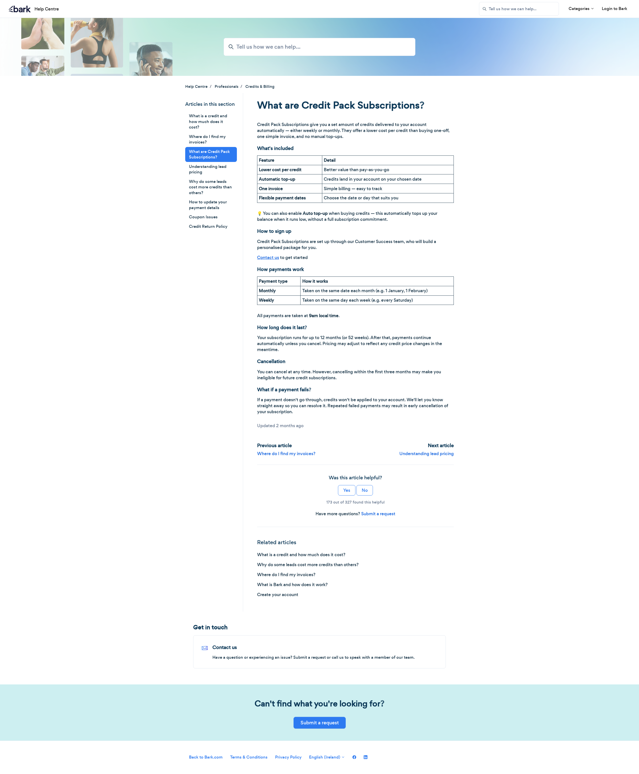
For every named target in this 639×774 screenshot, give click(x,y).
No (365, 490)
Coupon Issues (203, 217)
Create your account (277, 595)
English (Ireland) (325, 757)
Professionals (226, 86)
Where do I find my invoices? (286, 454)
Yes (346, 490)
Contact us (224, 647)
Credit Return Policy (208, 226)
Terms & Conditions (249, 757)
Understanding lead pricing (426, 454)
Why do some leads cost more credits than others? (308, 565)
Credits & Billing (259, 86)
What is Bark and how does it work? (292, 585)
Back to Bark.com (206, 757)
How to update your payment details (208, 205)
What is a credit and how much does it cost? (301, 555)
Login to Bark (614, 8)
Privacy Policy (288, 757)
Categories (580, 8)
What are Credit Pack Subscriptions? (209, 154)
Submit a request (378, 514)
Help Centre (196, 86)
